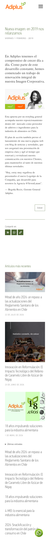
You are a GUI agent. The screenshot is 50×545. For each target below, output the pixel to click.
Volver (40, 208)
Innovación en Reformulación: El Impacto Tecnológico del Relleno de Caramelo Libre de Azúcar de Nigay (24, 373)
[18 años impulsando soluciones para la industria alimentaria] (25, 407)
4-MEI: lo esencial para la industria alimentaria (19, 513)
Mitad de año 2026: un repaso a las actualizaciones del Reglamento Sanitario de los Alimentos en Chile (23, 303)
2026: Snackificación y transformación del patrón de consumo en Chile (22, 529)
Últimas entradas (14, 444)
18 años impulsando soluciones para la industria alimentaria (23, 428)
